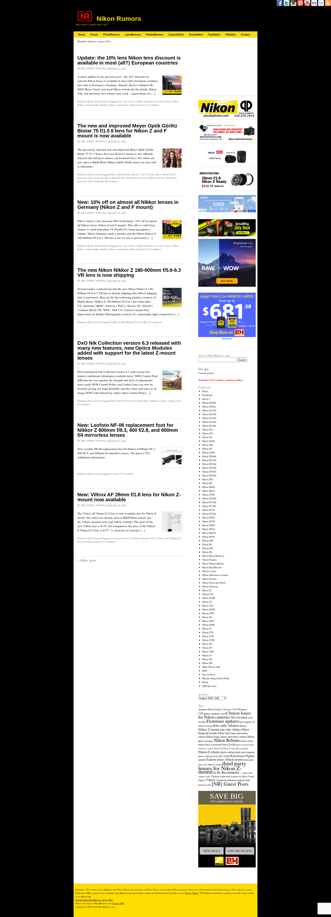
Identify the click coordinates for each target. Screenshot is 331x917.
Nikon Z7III (208, 640)
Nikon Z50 (207, 605)
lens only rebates (126, 101)
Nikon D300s (209, 406)
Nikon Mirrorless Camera (215, 575)
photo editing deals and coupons (238, 752)
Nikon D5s (207, 479)
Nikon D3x (208, 433)
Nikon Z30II (208, 598)
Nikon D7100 (209, 502)
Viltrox (153, 538)
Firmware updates (222, 721)
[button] (227, 829)
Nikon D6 (207, 483)
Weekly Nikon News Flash (215, 678)
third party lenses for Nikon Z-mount (130, 538)
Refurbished (237, 756)
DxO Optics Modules (149, 401)
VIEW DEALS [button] (211, 850)
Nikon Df (207, 544)
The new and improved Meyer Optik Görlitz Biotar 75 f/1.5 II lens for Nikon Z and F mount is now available (127, 131)
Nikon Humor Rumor (213, 563)
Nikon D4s (207, 445)
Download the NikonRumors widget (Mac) (94, 899)
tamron (202, 759)
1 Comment (153, 105)
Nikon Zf (206, 655)
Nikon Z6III (208, 624)
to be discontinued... (227, 772)
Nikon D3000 (209, 402)
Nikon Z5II (208, 613)
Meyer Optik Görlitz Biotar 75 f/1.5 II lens (132, 174)
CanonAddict (176, 34)
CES (234, 709)
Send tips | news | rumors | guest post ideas (220, 380)
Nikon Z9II (208, 651)
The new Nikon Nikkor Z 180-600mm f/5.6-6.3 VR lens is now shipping (129, 272)
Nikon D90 (208, 540)
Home (81, 34)
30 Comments (109, 541)
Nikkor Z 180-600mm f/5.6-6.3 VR (128, 322)
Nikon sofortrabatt (119, 105)
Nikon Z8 (207, 644)
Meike (243, 726)
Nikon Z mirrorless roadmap (235, 748)
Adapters (203, 709)
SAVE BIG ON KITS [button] (240, 850)
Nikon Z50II (208, 609)
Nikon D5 (207, 448)
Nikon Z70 (207, 632)
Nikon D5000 (209, 456)
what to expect (236, 780)
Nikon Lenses (101, 101)
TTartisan (215, 776)
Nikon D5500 (209, 471)
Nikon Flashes (209, 559)
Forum (94, 34)
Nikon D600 (208, 487)
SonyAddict (196, 34)
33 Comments (127, 473)
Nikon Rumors (119, 18)
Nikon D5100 (209, 460)
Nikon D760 (208, 517)
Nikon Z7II (208, 636)
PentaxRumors (154, 34)
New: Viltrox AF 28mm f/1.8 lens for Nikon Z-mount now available (129, 497)
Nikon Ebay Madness (213, 556)
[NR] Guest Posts (230, 783)
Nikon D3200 (209, 414)
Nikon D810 (208, 529)
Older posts (86, 560)
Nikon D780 (208, 521)
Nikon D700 (208, 494)
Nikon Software (210, 586)
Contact (245, 34)
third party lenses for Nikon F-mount (145, 178)
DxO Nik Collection (126, 401)
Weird (205, 682)
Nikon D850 (208, 536)
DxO (113, 401)
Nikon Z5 (207, 601)
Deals (90, 101)
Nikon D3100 (209, 410)
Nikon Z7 (207, 628)
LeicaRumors (133, 34)
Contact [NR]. (118, 903)
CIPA (232, 717)
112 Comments (154, 322)
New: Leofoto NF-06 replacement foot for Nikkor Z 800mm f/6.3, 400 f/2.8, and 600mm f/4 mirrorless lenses (127, 430)
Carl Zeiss (226, 709)
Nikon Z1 (207, 590)
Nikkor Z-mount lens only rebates (154, 101)
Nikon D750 (208, 510)
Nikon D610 (208, 490)
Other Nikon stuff (211, 667)
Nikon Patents (209, 579)
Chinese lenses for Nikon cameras (224, 715)
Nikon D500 (208, 452)
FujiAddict (214, 34)
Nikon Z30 (207, 594)
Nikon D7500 (209, 513)
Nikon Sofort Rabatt (97, 105)
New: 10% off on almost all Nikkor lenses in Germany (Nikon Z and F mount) (128, 204)
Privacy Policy (191, 893)
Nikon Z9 (207, 647)
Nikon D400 (208, 441)
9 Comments (83, 404)
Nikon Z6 (207, 617)
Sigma (250, 755)
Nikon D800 (208, 525)
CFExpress (242, 709)
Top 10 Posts (208, 674)
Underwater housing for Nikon (233, 776)
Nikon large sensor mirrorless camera (226, 736)
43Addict (230, 34)
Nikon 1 (206, 399)
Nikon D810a (209, 533)
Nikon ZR (207, 663)
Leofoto (115, 473)
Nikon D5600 (209, 475)
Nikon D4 (207, 437)
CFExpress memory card (212, 713)
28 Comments (112, 181)
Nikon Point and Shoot (214, 582)
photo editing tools (171, 401)
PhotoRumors (111, 34)
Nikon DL (207, 552)
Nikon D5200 (209, 464)
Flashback (207, 395)
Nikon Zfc (207, 659)
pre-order (224, 756)
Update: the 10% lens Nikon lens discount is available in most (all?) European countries (129, 60)
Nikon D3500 (209, 425)
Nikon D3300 (209, 418)
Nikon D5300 (209, 468)
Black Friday (215, 709)
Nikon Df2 (207, 548)
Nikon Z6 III (228, 744)
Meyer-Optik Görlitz (115, 178)
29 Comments (154, 249)
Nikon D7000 (209, 498)
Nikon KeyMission (212, 567)
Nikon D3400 (209, 422)
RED (204, 670)
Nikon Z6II (208, 621)
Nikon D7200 (209, 506)
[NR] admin (87, 68)
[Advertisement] (227, 67)
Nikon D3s (207, 429)
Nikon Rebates (227, 740)
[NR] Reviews (209, 686)
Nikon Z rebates (138, 105)
